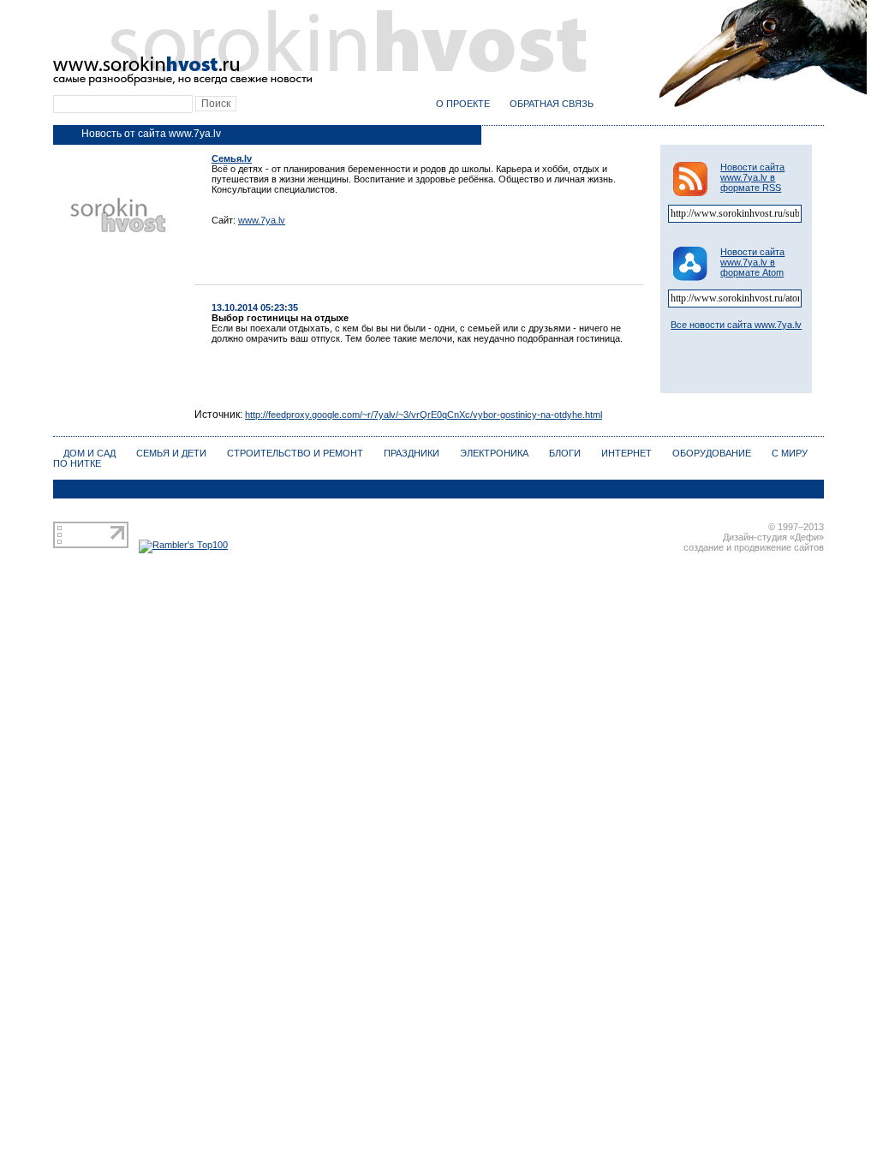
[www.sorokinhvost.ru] (319, 82)
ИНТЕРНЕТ (626, 453)
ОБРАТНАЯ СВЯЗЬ (552, 103)
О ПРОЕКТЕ (463, 103)
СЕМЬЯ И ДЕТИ (171, 453)
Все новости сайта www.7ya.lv (736, 324)
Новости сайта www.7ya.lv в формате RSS (752, 177)
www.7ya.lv (261, 220)
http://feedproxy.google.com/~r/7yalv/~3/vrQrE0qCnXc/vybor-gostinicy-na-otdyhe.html (423, 414)
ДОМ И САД (89, 453)
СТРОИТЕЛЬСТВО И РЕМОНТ (295, 453)
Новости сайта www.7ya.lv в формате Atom (752, 262)
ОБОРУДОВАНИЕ (711, 453)
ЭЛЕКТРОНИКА (494, 453)
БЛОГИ (565, 453)
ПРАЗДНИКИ (411, 453)
